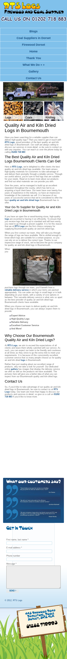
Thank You (33, 58)
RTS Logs (10, 142)
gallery (14, 369)
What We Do (34, 64)
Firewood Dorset (33, 44)
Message (11, 564)
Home (33, 51)
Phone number (13, 556)
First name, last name (17, 539)
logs (7, 219)
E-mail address (14, 547)
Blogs (33, 31)
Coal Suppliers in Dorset (34, 38)
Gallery (34, 71)
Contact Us (33, 78)
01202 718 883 (18, 152)
